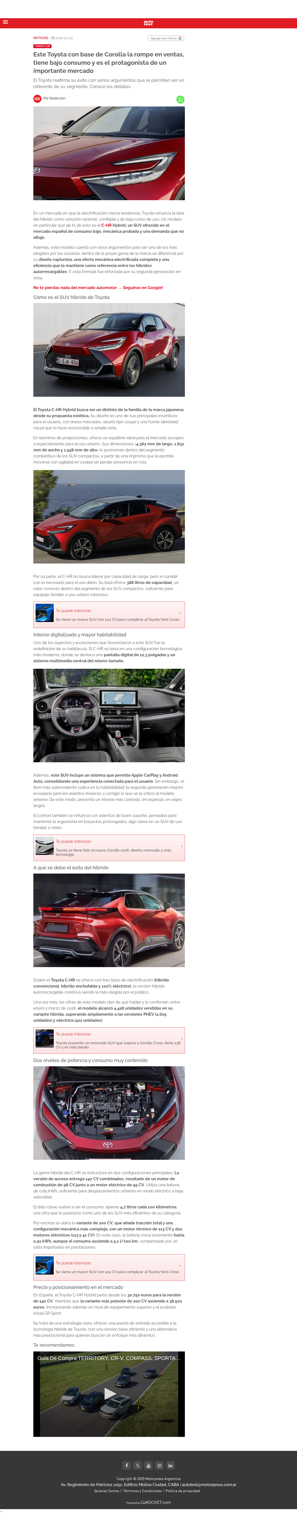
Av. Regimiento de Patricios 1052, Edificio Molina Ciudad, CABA (120, 1484)
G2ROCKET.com (156, 1502)
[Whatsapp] (180, 100)
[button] (109, 1394)
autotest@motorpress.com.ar (209, 1484)
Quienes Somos (106, 1490)
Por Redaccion (54, 98)
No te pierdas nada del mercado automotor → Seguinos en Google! (98, 287)
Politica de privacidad (183, 1490)
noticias (40, 38)
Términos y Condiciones (142, 1490)
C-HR (106, 225)
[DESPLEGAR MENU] (5, 22)
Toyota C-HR (42, 46)
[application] (109, 1394)
